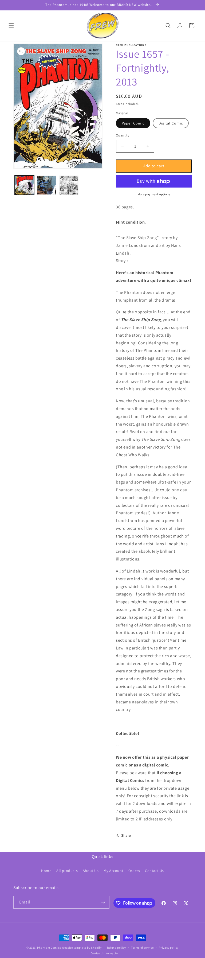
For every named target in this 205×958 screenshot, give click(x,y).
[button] (11, 26)
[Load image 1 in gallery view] (24, 185)
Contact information (105, 953)
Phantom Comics (49, 947)
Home (46, 870)
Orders (134, 870)
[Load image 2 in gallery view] (46, 185)
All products (67, 870)
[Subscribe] (103, 902)
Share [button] (126, 835)
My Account (113, 870)
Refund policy (116, 947)
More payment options (153, 194)
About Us (91, 870)
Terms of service (142, 947)
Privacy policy (169, 947)
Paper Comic (133, 123)
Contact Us (154, 870)
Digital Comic (171, 123)
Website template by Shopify (82, 947)
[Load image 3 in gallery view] (68, 185)
